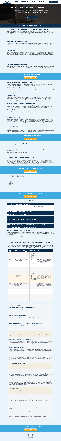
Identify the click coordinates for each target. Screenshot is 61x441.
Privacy (30, 437)
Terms (28, 437)
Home (16, 1)
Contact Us (42, 1)
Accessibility (32, 437)
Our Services (24, 1)
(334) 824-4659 (10, 39)
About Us (33, 1)
